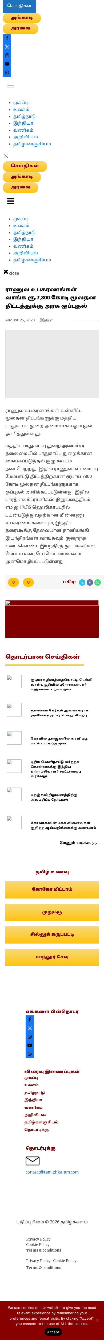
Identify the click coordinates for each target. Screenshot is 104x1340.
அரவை (20, 28)
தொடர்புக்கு (36, 1130)
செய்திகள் (19, 6)
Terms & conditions (43, 1250)
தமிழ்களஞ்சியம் (32, 144)
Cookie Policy (38, 1244)
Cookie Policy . (65, 1261)
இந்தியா (23, 123)
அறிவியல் (25, 137)
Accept (53, 1332)
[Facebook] (90, 582)
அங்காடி (22, 18)
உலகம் (21, 110)
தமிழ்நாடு (24, 117)
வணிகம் (23, 130)
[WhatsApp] (97, 582)
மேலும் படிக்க (75, 843)
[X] (82, 582)
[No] (97, 1320)
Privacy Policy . (39, 1261)
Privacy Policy (38, 1239)
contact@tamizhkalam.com (52, 1172)
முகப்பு (21, 103)
